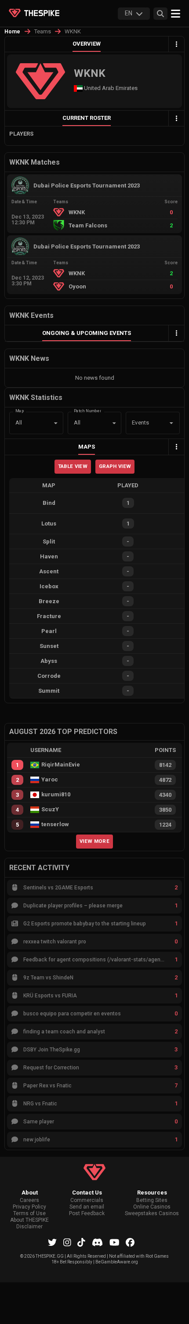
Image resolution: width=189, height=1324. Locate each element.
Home (12, 32)
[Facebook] (130, 1242)
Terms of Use (29, 1213)
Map (19, 410)
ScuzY (50, 809)
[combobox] (140, 423)
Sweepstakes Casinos (152, 1213)
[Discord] (97, 1242)
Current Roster (86, 118)
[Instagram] (67, 1242)
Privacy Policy (29, 1207)
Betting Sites (151, 1200)
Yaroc (49, 780)
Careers (29, 1200)
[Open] (171, 423)
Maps (86, 446)
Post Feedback (87, 1213)
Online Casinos (152, 1207)
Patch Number (87, 410)
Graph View (115, 466)
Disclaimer (29, 1227)
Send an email (86, 1207)
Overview (87, 43)
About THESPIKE (29, 1220)
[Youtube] (114, 1242)
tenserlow (55, 824)
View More (94, 841)
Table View (72, 466)
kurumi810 (55, 795)
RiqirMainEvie (60, 765)
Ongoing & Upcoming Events (86, 333)
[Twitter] (52, 1242)
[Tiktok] (81, 1242)
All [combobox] (18, 422)
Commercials (86, 1200)
